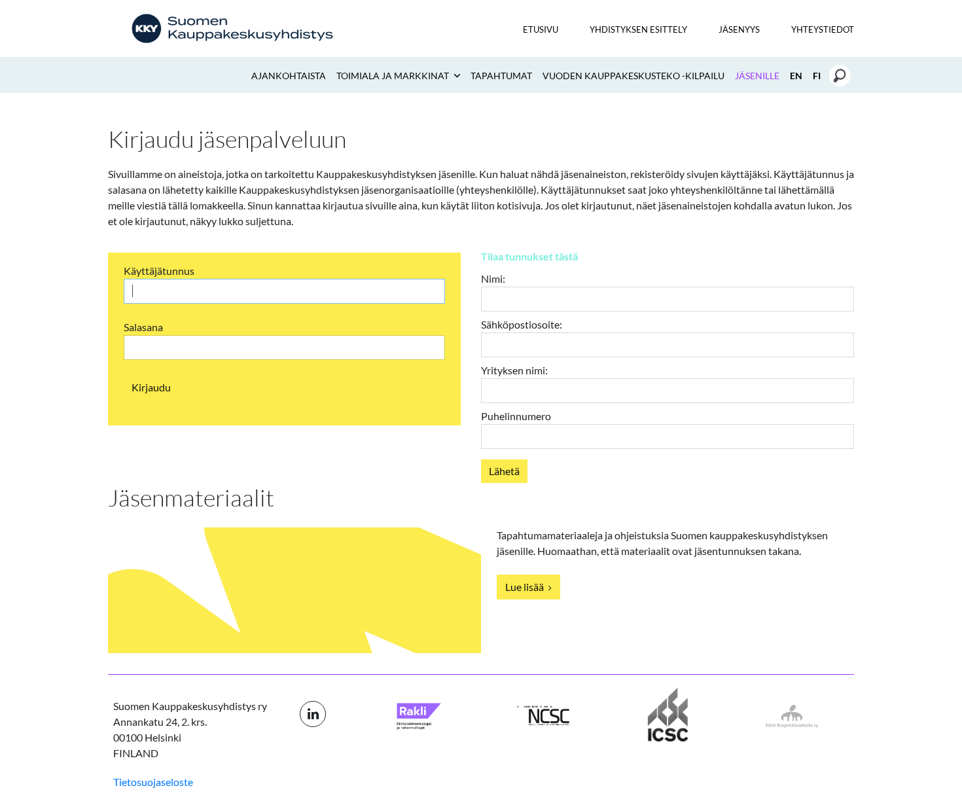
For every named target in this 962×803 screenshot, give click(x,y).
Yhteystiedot (822, 29)
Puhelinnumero (516, 416)
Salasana (143, 327)
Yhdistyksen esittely (638, 29)
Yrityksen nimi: (514, 370)
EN (796, 75)
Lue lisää (525, 586)
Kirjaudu (151, 387)
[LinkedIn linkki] (313, 714)
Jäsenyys (739, 29)
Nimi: (493, 278)
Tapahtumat (501, 75)
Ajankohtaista (288, 75)
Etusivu (540, 29)
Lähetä (504, 471)
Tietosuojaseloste (153, 782)
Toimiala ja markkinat (393, 75)
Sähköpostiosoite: (521, 324)
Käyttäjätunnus (159, 270)
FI (817, 75)
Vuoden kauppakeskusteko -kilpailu (633, 75)
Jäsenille (757, 75)
